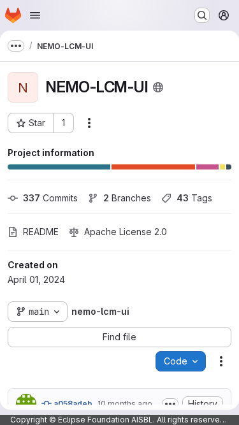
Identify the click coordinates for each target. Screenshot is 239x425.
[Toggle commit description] (170, 404)
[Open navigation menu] (35, 15)
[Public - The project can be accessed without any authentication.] (158, 87)
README (41, 231)
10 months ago (125, 403)
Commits (50, 197)
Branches (127, 197)
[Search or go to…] (202, 15)
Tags (194, 197)
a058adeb (72, 403)
